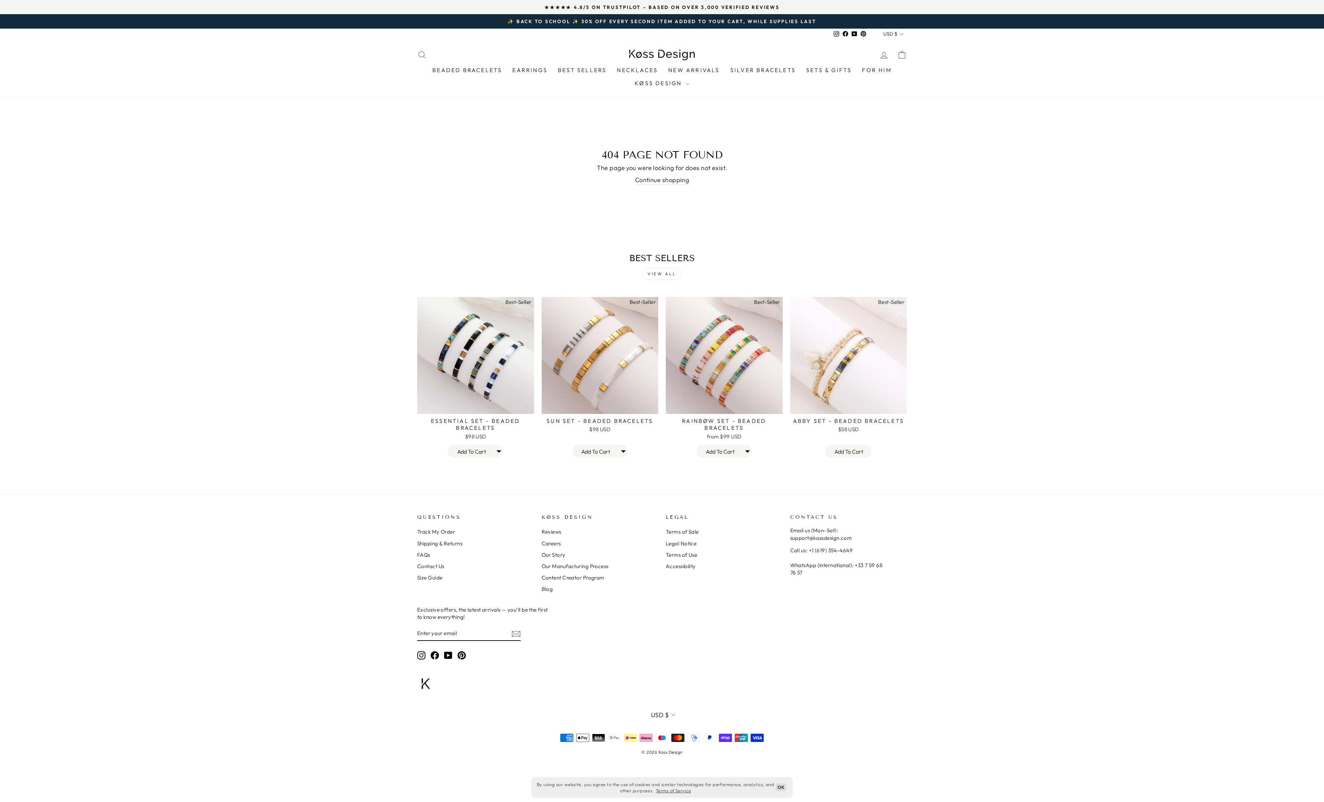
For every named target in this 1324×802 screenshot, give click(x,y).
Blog (547, 589)
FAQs (423, 555)
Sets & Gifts (829, 70)
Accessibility (681, 566)
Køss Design (659, 83)
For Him (876, 70)
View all (662, 273)
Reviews (551, 531)
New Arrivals (694, 70)
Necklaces (637, 70)
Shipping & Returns (439, 543)
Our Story (553, 555)
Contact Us (430, 566)
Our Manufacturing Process (575, 566)
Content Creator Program (573, 577)
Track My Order (436, 531)
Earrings (530, 70)
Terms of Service (673, 790)
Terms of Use (681, 555)
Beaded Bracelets (467, 70)
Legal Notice (681, 543)
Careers (551, 543)
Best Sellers (582, 70)
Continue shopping (662, 180)
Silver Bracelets (763, 70)
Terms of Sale (682, 531)
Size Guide (430, 577)
